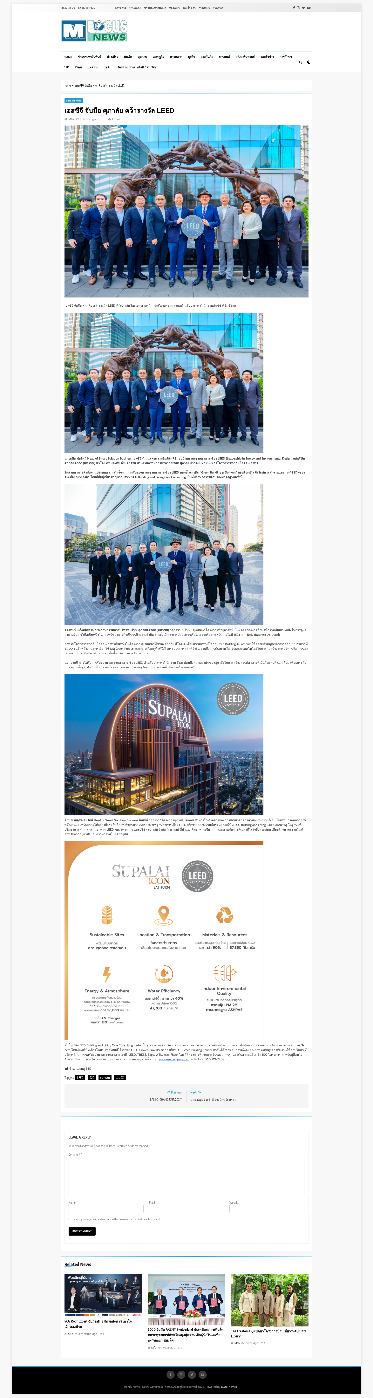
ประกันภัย (135, 8)
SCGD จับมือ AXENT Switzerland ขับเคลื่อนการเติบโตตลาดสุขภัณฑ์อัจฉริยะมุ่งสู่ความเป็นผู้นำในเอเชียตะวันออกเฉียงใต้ (185, 1334)
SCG (92, 1078)
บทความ (93, 67)
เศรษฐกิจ (158, 57)
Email (153, 1203)
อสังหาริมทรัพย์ (245, 57)
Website (234, 1203)
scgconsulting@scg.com (174, 1059)
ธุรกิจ (191, 57)
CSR (66, 67)
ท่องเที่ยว (174, 8)
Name (73, 1203)
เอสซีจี (120, 1078)
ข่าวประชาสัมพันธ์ (155, 8)
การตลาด (120, 8)
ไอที (107, 67)
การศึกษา (204, 8)
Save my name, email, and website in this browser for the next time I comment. (116, 1219)
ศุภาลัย (105, 1078)
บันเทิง (128, 57)
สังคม (78, 67)
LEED (80, 1078)
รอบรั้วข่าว (189, 8)
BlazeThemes (229, 1386)
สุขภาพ (142, 57)
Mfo (71, 119)
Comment (75, 1154)
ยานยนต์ (218, 8)
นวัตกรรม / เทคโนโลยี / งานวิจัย (135, 67)
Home (68, 57)
